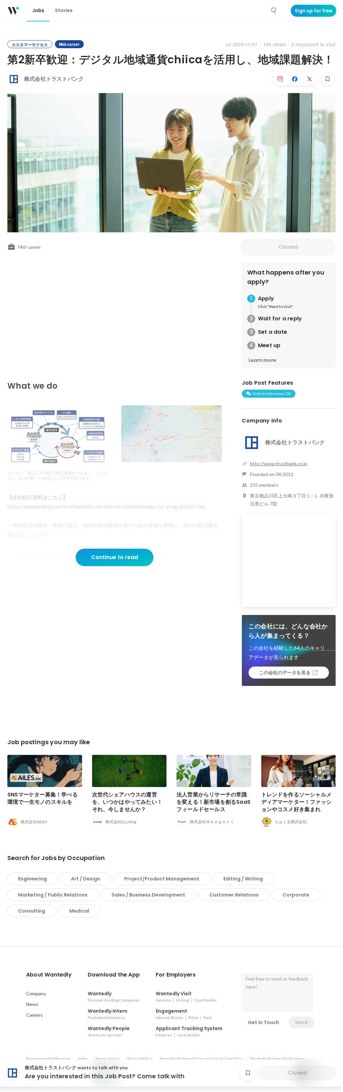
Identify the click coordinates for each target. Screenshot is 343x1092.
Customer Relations (234, 894)
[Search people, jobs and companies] (274, 10)
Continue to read (114, 557)
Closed (288, 247)
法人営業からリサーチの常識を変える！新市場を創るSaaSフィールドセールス (214, 802)
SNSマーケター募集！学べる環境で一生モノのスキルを (42, 798)
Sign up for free (313, 10)
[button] (49, 975)
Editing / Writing (243, 878)
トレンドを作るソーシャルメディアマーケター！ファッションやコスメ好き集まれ (296, 802)
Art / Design (85, 878)
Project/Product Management (161, 878)
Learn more (262, 360)
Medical (79, 911)
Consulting (31, 911)
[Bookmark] (327, 79)
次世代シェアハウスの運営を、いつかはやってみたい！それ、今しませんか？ (127, 802)
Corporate (296, 894)
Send (301, 1022)
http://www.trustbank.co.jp (278, 463)
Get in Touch (263, 1022)
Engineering (32, 878)
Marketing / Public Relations (52, 894)
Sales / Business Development (148, 894)
